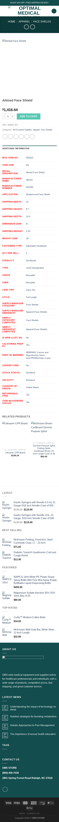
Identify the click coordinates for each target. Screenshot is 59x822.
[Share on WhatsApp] (5, 136)
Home (11, 21)
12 (27, 202)
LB (27, 238)
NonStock (30, 372)
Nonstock (30, 380)
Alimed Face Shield (35, 172)
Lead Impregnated (35, 268)
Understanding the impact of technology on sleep (33, 708)
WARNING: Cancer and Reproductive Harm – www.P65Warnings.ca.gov (38, 355)
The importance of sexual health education (33, 734)
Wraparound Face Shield (38, 194)
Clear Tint (30, 290)
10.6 (28, 216)
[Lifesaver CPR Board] (15, 434)
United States (32, 387)
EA (27, 165)
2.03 (28, 231)
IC (27, 224)
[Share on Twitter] (15, 136)
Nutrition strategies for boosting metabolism (33, 716)
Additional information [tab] (15, 148)
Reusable (30, 275)
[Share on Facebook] (10, 136)
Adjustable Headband (36, 246)
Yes (27, 345)
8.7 (27, 209)
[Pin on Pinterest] (26, 136)
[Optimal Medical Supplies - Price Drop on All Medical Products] (28, 11)
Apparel (24, 21)
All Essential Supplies (22, 130)
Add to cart (29, 116)
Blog (22, 813)
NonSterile (31, 260)
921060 (29, 187)
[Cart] (54, 11)
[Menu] (4, 11)
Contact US (33, 813)
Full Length (31, 297)
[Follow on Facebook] (5, 789)
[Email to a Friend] (21, 136)
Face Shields (42, 21)
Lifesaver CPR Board (15, 453)
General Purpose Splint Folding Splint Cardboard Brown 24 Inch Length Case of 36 (44, 450)
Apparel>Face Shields (36, 312)
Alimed (29, 180)
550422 (29, 157)
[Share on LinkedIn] (32, 136)
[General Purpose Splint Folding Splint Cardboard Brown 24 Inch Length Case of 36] (44, 431)
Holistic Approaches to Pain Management (32, 725)
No (27, 337)
